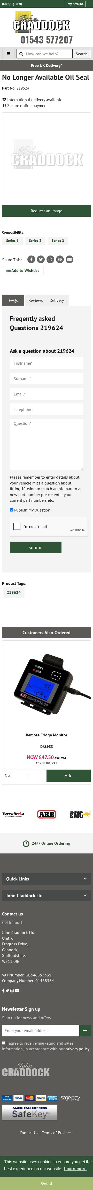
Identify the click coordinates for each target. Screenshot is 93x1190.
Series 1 (12, 240)
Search (82, 53)
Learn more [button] (75, 1169)
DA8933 (46, 741)
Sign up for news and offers (26, 1017)
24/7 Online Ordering (50, 843)
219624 (14, 592)
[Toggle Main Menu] (8, 53)
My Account (75, 4)
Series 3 (35, 240)
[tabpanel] (46, 439)
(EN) (19, 4)
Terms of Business (57, 1132)
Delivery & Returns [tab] (59, 300)
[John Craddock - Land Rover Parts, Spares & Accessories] (46, 23)
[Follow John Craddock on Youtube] (17, 991)
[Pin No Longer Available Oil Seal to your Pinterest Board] (60, 259)
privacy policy (77, 1048)
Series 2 (58, 240)
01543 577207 (46, 39)
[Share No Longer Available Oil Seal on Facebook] (31, 259)
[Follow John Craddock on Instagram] (12, 991)
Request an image (46, 210)
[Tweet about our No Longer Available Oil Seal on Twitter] (41, 259)
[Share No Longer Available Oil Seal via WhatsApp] (50, 259)
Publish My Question (32, 510)
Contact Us (29, 1132)
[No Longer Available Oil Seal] (46, 156)
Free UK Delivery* (46, 65)
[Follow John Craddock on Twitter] (7, 991)
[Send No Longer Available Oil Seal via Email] (69, 259)
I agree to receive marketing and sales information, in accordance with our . (46, 1046)
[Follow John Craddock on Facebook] (3, 991)
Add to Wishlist (25, 270)
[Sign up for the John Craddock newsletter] (85, 1030)
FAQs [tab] (13, 300)
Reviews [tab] (35, 300)
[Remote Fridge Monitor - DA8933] (46, 685)
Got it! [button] (46, 1183)
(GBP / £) (8, 4)
